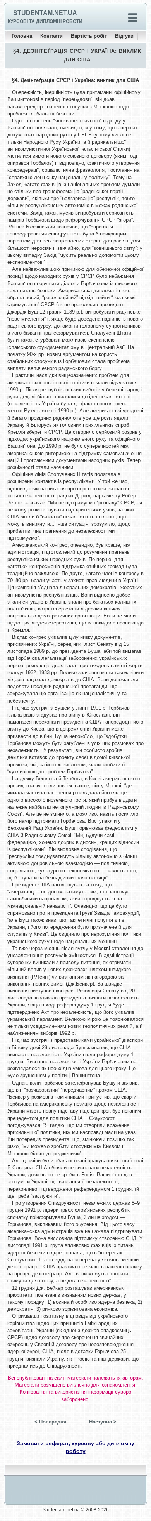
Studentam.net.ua (45, 13)
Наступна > (103, 1422)
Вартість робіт (89, 36)
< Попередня (50, 1422)
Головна (22, 36)
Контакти (51, 36)
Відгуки (124, 36)
